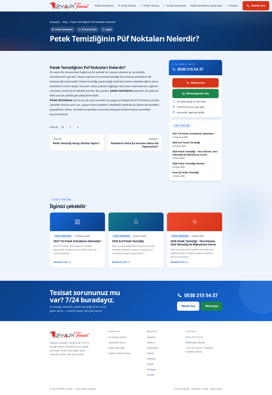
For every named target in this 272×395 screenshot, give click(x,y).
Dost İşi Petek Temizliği (185, 172)
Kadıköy (151, 358)
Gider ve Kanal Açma (119, 353)
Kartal (150, 364)
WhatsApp (211, 306)
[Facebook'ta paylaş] (70, 127)
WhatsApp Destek (195, 342)
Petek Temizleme (104, 5)
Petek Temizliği (116, 347)
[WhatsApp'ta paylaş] (62, 127)
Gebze (150, 353)
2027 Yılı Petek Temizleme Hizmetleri (193, 133)
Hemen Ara (258, 5)
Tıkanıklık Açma (116, 342)
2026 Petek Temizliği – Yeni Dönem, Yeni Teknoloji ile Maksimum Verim (195, 153)
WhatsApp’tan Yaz (197, 93)
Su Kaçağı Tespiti (117, 337)
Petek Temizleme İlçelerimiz (206, 5)
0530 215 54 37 (194, 337)
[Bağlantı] (78, 127)
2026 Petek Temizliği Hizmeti (188, 163)
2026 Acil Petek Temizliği (186, 142)
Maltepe (151, 369)
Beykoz (151, 342)
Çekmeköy (153, 347)
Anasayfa (55, 21)
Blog (65, 21)
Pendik (150, 374)
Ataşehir (151, 337)
